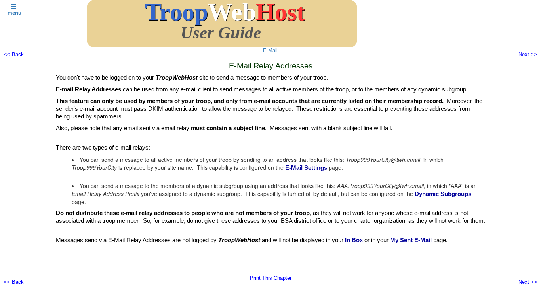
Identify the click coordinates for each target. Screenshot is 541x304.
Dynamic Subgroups (443, 193)
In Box (354, 240)
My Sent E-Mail (411, 240)
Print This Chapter (270, 278)
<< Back (14, 54)
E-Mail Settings (306, 167)
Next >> (527, 54)
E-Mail (270, 50)
